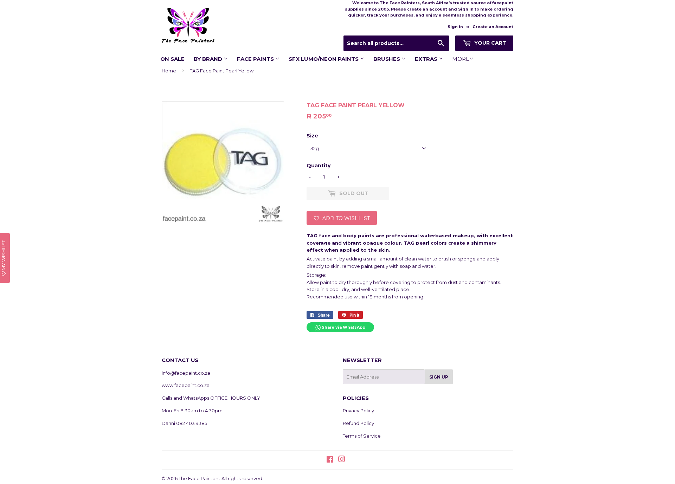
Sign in (455, 26)
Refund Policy (358, 423)
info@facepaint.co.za (186, 373)
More (460, 59)
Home (169, 70)
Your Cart (489, 43)
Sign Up (438, 377)
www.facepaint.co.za (186, 385)
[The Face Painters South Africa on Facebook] (330, 460)
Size (312, 136)
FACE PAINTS (256, 59)
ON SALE (172, 59)
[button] (342, 218)
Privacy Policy (358, 410)
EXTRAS (427, 59)
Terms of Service (362, 436)
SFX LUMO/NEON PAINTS (324, 59)
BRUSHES (387, 59)
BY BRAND (209, 59)
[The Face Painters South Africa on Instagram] (341, 460)
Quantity (318, 165)
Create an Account (492, 26)
